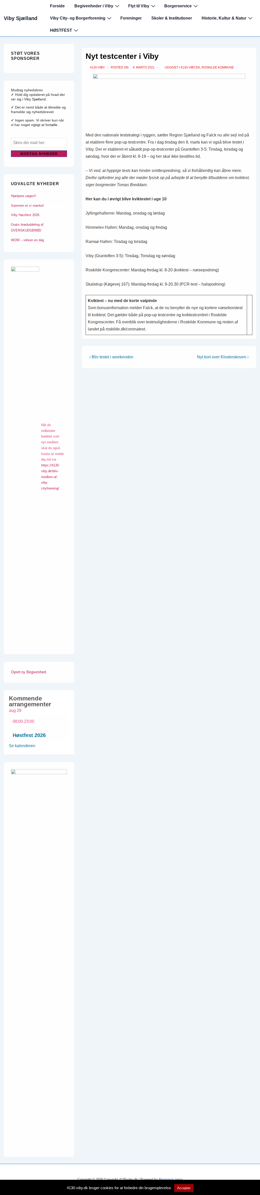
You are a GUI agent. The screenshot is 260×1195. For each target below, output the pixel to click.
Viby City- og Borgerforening (77, 18)
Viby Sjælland (20, 18)
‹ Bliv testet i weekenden (111, 357)
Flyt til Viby (138, 6)
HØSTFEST (61, 30)
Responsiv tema (171, 1179)
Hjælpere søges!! (23, 196)
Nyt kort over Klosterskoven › (223, 357)
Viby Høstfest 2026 (25, 215)
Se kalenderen (22, 746)
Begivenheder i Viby (93, 6)
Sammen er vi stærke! (27, 205)
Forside (57, 6)
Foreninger (131, 18)
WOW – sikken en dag (27, 240)
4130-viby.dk (190, 67)
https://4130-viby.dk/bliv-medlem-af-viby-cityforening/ (50, 476)
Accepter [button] (183, 1188)
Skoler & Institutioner (171, 18)
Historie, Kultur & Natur (224, 18)
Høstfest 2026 (29, 735)
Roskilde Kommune (218, 67)
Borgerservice (178, 6)
